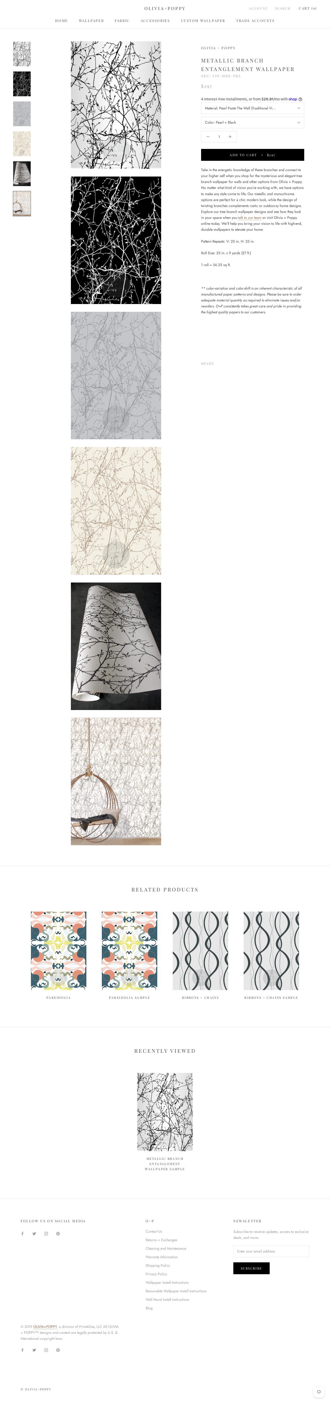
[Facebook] (218, 362)
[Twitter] (225, 362)
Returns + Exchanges (161, 1239)
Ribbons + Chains (200, 997)
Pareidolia (58, 997)
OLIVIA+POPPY (45, 1326)
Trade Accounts (255, 20)
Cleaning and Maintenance (166, 1248)
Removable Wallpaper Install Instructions (176, 1291)
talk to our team (249, 217)
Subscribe (251, 1268)
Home (61, 20)
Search (283, 8)
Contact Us (154, 1231)
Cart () (308, 8)
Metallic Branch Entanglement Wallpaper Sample (165, 1164)
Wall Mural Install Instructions (167, 1299)
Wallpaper (91, 20)
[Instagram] (46, 1233)
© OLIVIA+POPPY (36, 1389)
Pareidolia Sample (129, 997)
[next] (314, 953)
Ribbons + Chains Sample (271, 997)
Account (258, 8)
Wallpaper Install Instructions (167, 1282)
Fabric (122, 20)
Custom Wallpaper (203, 20)
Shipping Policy (158, 1265)
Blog (149, 1308)
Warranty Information (162, 1256)
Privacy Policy (156, 1274)
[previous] (16, 953)
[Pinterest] (232, 362)
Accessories (155, 20)
